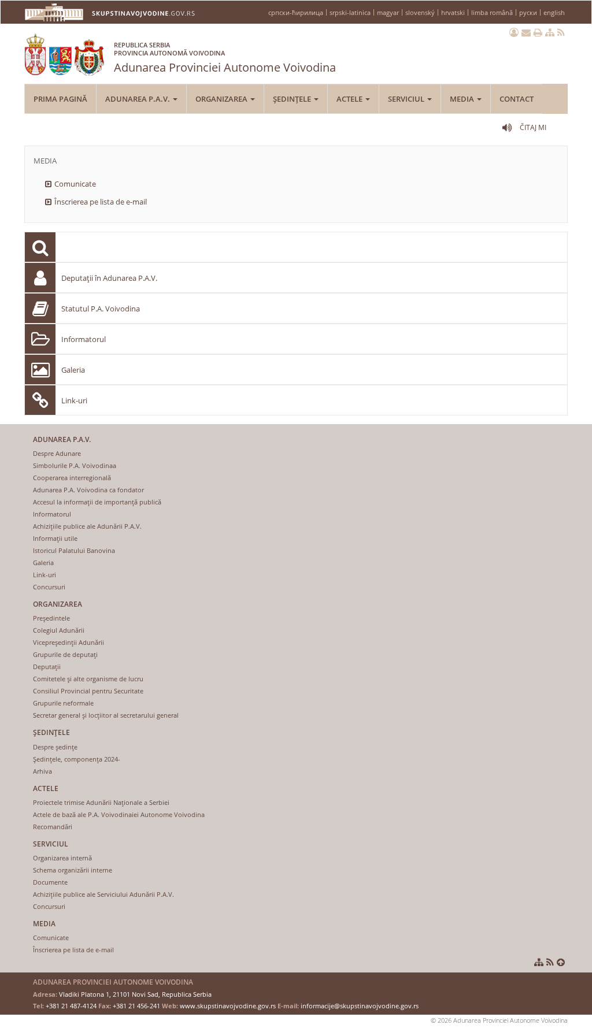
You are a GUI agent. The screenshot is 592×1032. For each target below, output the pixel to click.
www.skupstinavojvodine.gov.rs (228, 1005)
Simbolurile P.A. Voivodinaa (74, 465)
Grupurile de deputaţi (65, 654)
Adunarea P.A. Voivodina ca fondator (88, 489)
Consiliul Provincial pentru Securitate (88, 690)
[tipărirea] (538, 32)
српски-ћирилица (295, 12)
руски (528, 12)
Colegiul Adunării (58, 630)
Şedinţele (293, 99)
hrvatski (453, 12)
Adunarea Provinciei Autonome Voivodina (225, 57)
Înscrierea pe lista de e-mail (100, 201)
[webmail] (526, 32)
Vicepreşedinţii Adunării (68, 642)
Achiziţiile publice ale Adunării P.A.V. (87, 526)
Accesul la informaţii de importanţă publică (97, 502)
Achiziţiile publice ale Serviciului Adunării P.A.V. (103, 894)
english (554, 12)
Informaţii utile (55, 538)
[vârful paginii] (561, 962)
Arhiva (42, 771)
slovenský (420, 12)
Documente (50, 882)
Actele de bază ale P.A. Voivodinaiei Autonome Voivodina (119, 814)
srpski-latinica (350, 12)
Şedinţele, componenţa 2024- (76, 759)
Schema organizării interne (72, 870)
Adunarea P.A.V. (138, 99)
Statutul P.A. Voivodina (100, 308)
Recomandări (52, 826)
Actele (350, 99)
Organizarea (222, 99)
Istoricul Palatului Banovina (74, 550)
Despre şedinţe (55, 747)
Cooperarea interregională (72, 477)
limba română (492, 12)
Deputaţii (47, 666)
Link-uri (74, 400)
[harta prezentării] (549, 32)
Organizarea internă (62, 857)
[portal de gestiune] (514, 32)
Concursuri (49, 586)
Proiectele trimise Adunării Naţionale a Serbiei (101, 802)
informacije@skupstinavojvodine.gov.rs (360, 1005)
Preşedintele (51, 618)
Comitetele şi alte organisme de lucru (88, 678)
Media (463, 99)
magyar (388, 12)
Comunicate (75, 184)
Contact (517, 99)
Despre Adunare (57, 453)
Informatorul (83, 339)
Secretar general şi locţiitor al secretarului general (106, 715)
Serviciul (407, 99)
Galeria (73, 370)
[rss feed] (561, 32)
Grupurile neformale (63, 703)
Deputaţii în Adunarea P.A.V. (109, 278)
